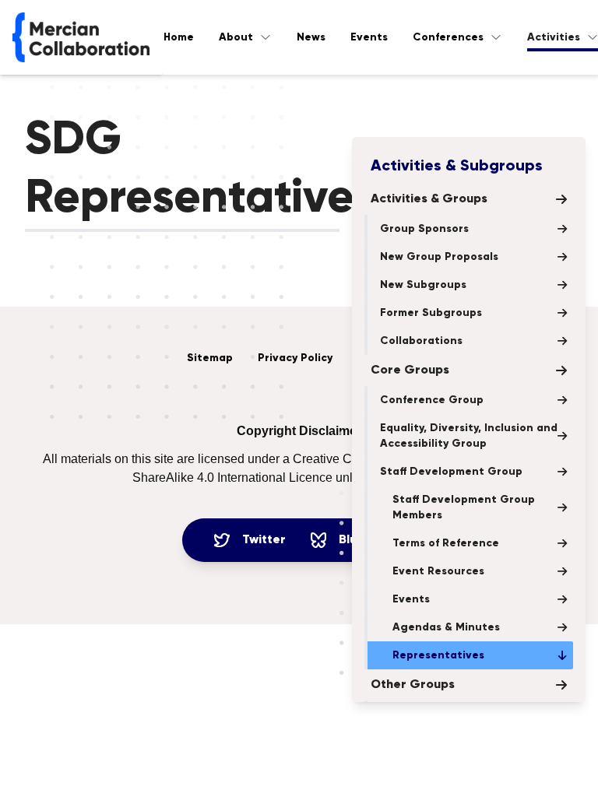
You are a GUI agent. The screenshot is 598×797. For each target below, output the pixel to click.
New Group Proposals (439, 256)
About (236, 37)
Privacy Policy (295, 358)
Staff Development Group (451, 471)
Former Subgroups (431, 312)
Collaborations (421, 340)
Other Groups (413, 685)
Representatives (438, 655)
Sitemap (210, 358)
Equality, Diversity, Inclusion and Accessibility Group (469, 436)
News (311, 37)
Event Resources (438, 571)
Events (369, 37)
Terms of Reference (445, 543)
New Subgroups (423, 284)
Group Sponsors (424, 228)
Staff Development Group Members (463, 507)
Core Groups (410, 370)
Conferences (448, 37)
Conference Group (432, 400)
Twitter (264, 540)
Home (179, 37)
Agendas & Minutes (446, 627)
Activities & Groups (429, 199)
